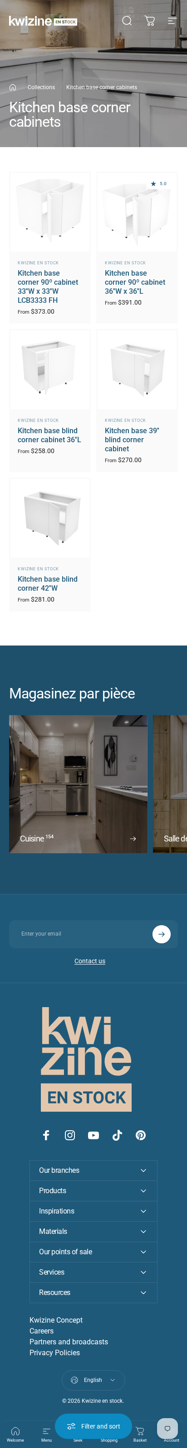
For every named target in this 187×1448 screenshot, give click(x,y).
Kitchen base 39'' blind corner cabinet (132, 439)
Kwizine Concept (56, 1320)
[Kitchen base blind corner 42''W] (49, 518)
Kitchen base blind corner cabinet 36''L (49, 435)
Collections (41, 87)
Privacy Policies (55, 1352)
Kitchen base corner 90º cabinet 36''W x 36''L (135, 282)
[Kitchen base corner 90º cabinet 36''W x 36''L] (137, 212)
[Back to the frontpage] (12, 87)
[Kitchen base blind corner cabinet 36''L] (49, 369)
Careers (42, 1331)
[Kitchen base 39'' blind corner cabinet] (137, 369)
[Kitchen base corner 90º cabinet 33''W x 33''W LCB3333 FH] (49, 212)
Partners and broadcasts (69, 1342)
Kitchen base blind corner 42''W (48, 584)
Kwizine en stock (38, 263)
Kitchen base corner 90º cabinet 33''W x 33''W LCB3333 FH (48, 287)
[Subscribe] (162, 934)
